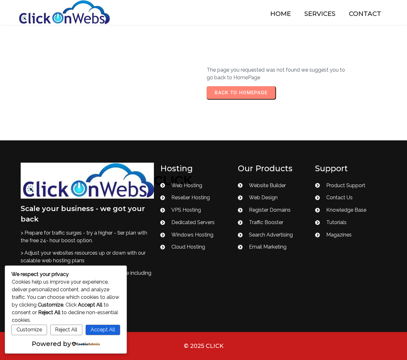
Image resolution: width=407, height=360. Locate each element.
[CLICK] (87, 181)
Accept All (103, 330)
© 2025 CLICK (204, 345)
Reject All (66, 330)
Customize (29, 330)
